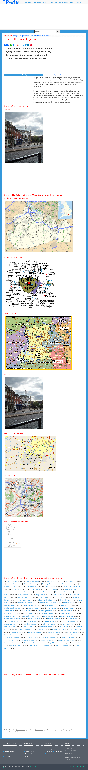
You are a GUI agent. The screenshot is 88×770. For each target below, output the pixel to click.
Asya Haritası (48, 743)
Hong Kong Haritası (51, 749)
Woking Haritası (31, 621)
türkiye (79, 2)
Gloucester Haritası (46, 613)
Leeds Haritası (11, 584)
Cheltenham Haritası (29, 624)
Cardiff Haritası (35, 589)
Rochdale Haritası (10, 627)
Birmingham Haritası (32, 581)
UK (22, 2)
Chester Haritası (46, 640)
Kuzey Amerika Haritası (9, 743)
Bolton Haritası (51, 608)
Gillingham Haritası (49, 624)
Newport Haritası (9, 616)
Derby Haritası (40, 595)
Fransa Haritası (29, 754)
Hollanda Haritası (30, 751)
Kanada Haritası (9, 751)
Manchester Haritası (11, 587)
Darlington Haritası (34, 632)
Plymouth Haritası (61, 592)
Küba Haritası (8, 756)
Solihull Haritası (28, 627)
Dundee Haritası (9, 605)
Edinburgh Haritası (48, 584)
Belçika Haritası (29, 749)
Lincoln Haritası (72, 632)
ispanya (57, 2)
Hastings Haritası (9, 635)
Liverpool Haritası (70, 581)
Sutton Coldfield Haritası (12, 619)
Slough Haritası (28, 613)
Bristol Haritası (67, 584)
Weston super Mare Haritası (33, 643)
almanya (65, 2)
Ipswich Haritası (69, 608)
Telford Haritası (9, 611)
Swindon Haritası (68, 603)
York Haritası (26, 611)
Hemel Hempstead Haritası (67, 635)
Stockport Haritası (66, 611)
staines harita (46, 36)
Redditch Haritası (16, 645)
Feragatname (6, 767)
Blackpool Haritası (33, 608)
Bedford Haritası (31, 637)
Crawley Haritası (49, 621)
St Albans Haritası (49, 637)
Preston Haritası (60, 597)
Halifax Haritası (47, 635)
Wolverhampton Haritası (19, 592)
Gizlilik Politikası (33, 766)
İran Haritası (49, 751)
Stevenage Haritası (68, 637)
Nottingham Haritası (41, 592)
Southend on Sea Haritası (47, 603)
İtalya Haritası (29, 756)
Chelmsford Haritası (68, 621)
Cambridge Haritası (29, 616)
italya (51, 2)
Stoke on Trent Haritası (72, 589)
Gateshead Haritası (10, 643)
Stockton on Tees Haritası (66, 640)
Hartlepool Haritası (54, 632)
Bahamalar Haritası (10, 749)
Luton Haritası (42, 597)
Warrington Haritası (27, 640)
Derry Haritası (63, 627)
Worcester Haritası (46, 627)
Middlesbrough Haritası (12, 608)
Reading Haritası (22, 595)
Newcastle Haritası (62, 645)
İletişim (67, 743)
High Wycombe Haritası (56, 643)
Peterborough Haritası (45, 611)
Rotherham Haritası (67, 613)
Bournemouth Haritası (24, 603)
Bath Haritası (41, 629)
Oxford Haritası (65, 605)
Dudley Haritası (57, 595)
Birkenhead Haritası (28, 635)
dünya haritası (24, 36)
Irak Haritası (58, 751)
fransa (44, 2)
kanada (28, 2)
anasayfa (15, 36)
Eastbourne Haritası (66, 616)
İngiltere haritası (35, 36)
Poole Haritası (48, 605)
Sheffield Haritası (29, 584)
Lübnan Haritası (50, 754)
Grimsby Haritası (15, 632)
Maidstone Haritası (58, 629)
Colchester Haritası (53, 619)
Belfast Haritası (52, 589)
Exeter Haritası (48, 616)
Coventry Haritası (49, 587)
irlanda (72, 2)
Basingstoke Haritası (23, 629)
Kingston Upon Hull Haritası (72, 587)
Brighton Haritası (9, 613)
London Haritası (12, 581)
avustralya (36, 2)
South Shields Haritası (11, 637)
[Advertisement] (44, 16)
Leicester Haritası (30, 587)
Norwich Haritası (65, 600)
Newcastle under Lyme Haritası (39, 645)
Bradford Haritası (16, 589)
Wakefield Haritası (77, 643)
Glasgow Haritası (52, 581)
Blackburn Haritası (34, 619)
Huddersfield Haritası (29, 605)
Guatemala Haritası (10, 754)
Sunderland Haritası (45, 600)
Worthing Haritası (67, 624)
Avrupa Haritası (28, 743)
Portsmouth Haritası (23, 597)
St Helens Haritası (12, 621)
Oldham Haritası (72, 619)
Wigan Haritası (9, 640)
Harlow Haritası (76, 629)
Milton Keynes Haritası (24, 600)
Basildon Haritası (9, 624)
